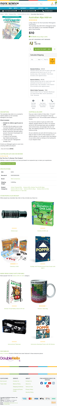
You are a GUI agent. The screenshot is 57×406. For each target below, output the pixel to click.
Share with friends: (5, 148)
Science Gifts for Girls (43, 189)
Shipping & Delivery (18, 386)
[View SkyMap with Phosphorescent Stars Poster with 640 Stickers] (42, 249)
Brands (40, 8)
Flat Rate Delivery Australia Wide (33, 106)
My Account (3, 381)
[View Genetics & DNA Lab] (42, 214)
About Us (28, 384)
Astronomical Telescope (14, 344)
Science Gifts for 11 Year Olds (18, 190)
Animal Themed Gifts (16, 187)
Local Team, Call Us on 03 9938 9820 (52, 106)
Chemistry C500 (14, 266)
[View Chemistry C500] (14, 249)
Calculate (52, 62)
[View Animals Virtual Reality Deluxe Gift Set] (14, 291)
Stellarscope (14, 231)
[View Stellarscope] (14, 214)
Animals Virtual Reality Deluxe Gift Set (14, 308)
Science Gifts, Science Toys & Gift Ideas (33, 187)
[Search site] (41, 3)
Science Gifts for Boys (30, 189)
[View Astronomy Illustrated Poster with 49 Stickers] (42, 327)
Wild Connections (15, 178)
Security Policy (30, 392)
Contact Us (16, 381)
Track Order (3, 384)
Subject (32, 8)
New (10, 8)
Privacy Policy (29, 389)
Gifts (15, 8)
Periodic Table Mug (43, 308)
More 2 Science (4, 353)
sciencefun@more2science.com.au (10, 402)
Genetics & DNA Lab (42, 231)
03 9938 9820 (7, 404)
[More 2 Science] (9, 3)
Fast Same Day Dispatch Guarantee (42, 105)
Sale (46, 8)
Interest (23, 8)
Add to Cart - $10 (43, 49)
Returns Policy (17, 384)
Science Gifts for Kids (16, 189)
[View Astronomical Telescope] (14, 327)
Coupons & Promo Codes (18, 390)
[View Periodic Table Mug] (42, 291)
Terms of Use (29, 386)
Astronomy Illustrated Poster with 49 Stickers (43, 344)
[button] (55, 49)
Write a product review (9, 163)
